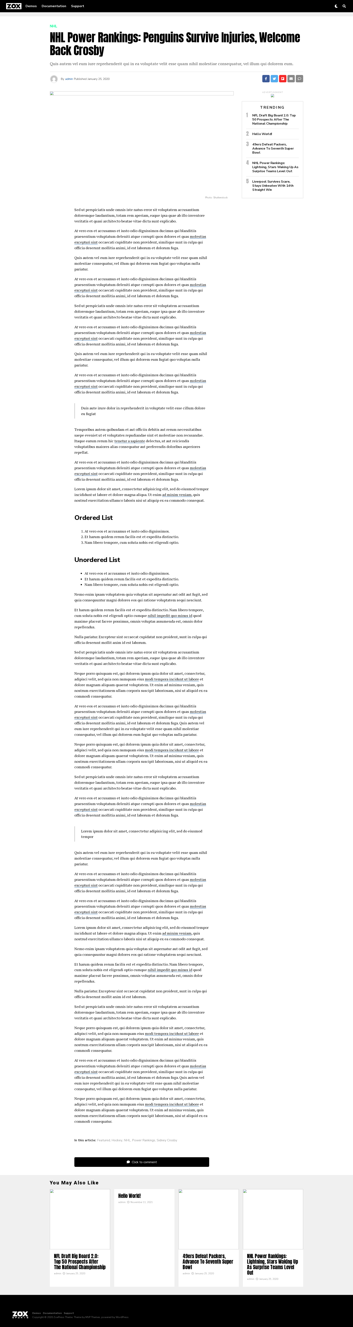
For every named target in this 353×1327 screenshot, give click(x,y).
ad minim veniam (176, 494)
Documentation (54, 6)
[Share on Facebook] (266, 78)
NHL (127, 1140)
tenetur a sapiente (129, 440)
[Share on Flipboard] (282, 78)
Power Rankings (143, 1140)
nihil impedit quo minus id (170, 615)
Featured (103, 1140)
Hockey (117, 1140)
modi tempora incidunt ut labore (172, 679)
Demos (31, 6)
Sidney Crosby (167, 1140)
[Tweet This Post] (274, 78)
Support (77, 6)
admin (69, 79)
